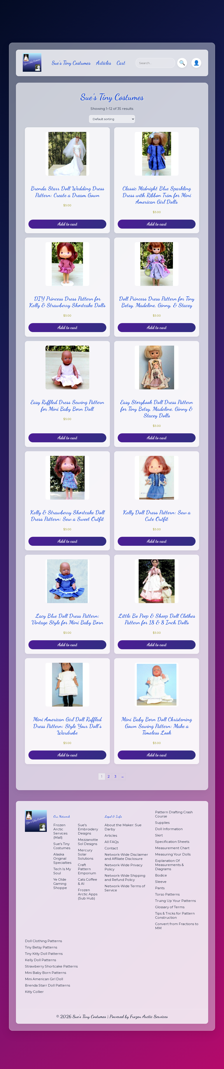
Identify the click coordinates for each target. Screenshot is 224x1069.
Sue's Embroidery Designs (88, 829)
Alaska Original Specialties (62, 858)
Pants (159, 888)
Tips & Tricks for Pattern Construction (175, 915)
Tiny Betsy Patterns (41, 947)
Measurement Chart (172, 848)
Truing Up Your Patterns (175, 901)
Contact (111, 848)
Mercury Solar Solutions (85, 854)
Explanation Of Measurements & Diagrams (169, 865)
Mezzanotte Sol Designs (88, 842)
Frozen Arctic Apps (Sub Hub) (87, 894)
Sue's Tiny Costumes (61, 846)
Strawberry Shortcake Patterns (51, 966)
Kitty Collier (34, 992)
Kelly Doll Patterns (40, 960)
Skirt (159, 835)
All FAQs (112, 842)
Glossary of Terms (169, 907)
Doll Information (169, 829)
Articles (103, 63)
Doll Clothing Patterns (43, 941)
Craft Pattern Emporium (87, 869)
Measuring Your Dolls (173, 854)
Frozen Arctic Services (149, 1016)
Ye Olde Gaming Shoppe (60, 883)
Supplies (162, 823)
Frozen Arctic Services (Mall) (60, 831)
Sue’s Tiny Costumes (71, 63)
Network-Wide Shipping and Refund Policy (125, 877)
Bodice (161, 875)
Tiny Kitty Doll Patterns (44, 954)
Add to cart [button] (67, 224)
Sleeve (160, 882)
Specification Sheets (172, 842)
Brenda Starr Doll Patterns (47, 985)
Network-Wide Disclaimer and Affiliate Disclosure (126, 856)
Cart (121, 63)
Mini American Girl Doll (44, 979)
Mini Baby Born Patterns (45, 973)
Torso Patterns (167, 894)
